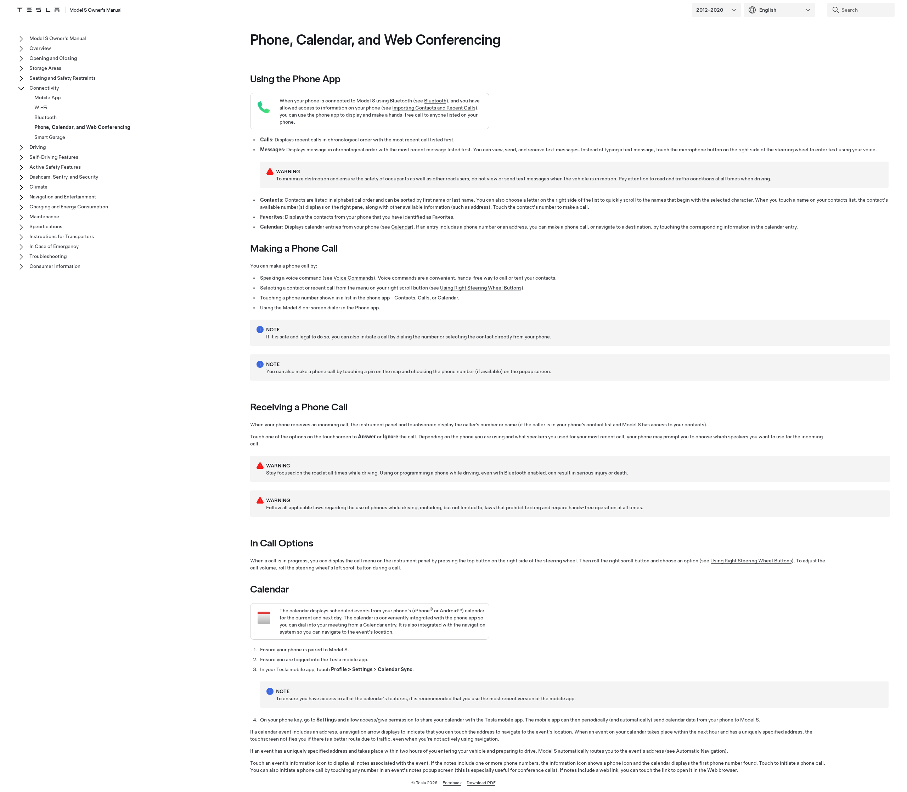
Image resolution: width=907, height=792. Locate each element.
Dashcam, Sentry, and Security (63, 177)
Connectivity (44, 88)
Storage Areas (45, 68)
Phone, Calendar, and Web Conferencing (82, 127)
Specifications (45, 226)
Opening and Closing (53, 58)
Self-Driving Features (53, 157)
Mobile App (47, 97)
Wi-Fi (40, 107)
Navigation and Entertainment (62, 197)
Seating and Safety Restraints (62, 78)
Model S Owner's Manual (95, 10)
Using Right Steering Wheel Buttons (481, 288)
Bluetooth (435, 100)
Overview (40, 48)
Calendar (401, 227)
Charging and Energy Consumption (68, 206)
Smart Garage (49, 137)
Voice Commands (353, 278)
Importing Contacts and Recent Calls (433, 108)
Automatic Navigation (700, 751)
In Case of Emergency (54, 246)
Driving (37, 147)
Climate (38, 187)
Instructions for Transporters (61, 236)
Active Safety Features (55, 167)
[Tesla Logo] (38, 10)
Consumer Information (54, 266)
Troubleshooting (48, 256)
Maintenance (44, 216)
